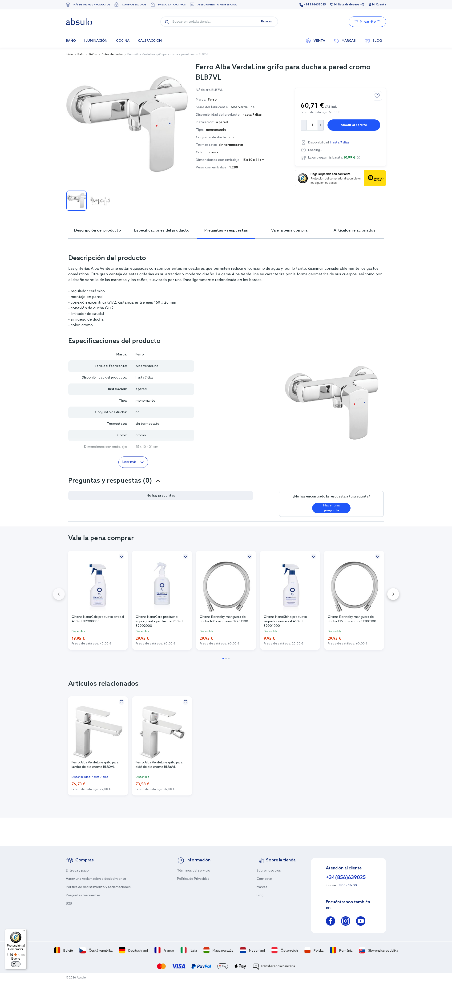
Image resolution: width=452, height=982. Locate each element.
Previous (59, 594)
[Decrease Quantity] (304, 125)
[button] (358, 157)
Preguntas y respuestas (226, 230)
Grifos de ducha (112, 54)
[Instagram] (345, 921)
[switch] (15, 964)
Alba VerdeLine (242, 107)
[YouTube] (360, 921)
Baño (80, 54)
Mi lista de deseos (346, 4)
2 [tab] (226, 658)
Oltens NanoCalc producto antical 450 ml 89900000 (98, 619)
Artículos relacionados (354, 230)
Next (393, 594)
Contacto (264, 879)
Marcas (262, 887)
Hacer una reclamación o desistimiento (96, 879)
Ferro (140, 355)
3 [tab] (229, 658)
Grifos (93, 54)
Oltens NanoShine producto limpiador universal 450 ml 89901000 (285, 621)
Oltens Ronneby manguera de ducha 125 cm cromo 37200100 (352, 619)
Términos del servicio (193, 871)
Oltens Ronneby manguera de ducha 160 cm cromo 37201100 (224, 619)
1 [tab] (223, 658)
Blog (260, 895)
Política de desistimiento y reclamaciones (98, 887)
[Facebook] (330, 921)
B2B (69, 904)
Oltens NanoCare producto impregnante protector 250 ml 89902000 (159, 621)
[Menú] (24, 932)
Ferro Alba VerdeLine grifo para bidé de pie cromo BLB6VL (159, 765)
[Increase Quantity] (321, 125)
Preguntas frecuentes (83, 895)
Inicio (69, 54)
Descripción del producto (97, 230)
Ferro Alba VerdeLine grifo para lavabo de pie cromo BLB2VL (95, 765)
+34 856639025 (315, 4)
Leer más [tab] (129, 462)
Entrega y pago (77, 871)
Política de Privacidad (193, 879)
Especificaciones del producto (162, 230)
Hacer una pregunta (331, 508)
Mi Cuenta (379, 4)
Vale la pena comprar (290, 230)
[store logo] (79, 21)
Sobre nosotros (269, 871)
